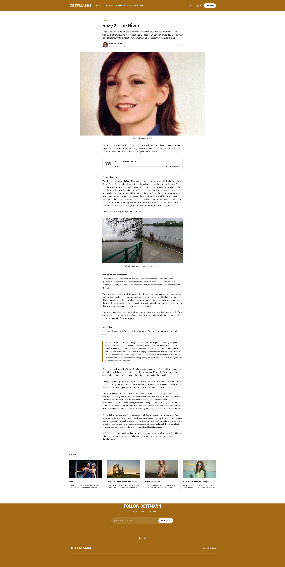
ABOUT (99, 6)
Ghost (213, 548)
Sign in (198, 5)
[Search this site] (191, 5)
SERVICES (109, 6)
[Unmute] (170, 166)
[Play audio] (116, 166)
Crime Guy (106, 20)
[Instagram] (145, 538)
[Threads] (140, 538)
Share (178, 45)
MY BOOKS (120, 6)
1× (166, 166)
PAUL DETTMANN (115, 44)
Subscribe (210, 6)
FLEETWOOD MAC (135, 6)
